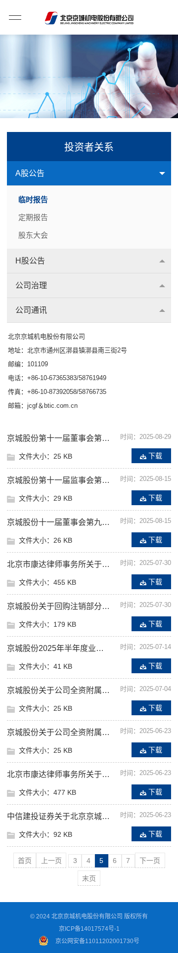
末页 (89, 878)
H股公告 (30, 261)
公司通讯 (31, 310)
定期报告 (33, 217)
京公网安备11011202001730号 (97, 941)
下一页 (149, 861)
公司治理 (31, 285)
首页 (25, 861)
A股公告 (29, 173)
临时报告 (33, 199)
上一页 (51, 861)
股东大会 (33, 235)
